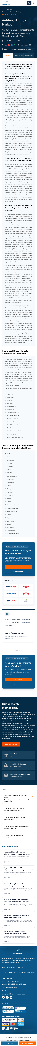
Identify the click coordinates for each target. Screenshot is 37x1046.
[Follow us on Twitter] (3, 997)
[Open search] (29, 3)
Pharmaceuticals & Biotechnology (11, 12)
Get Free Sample (18, 566)
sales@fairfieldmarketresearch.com (13, 994)
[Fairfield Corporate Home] (18, 952)
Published (9, 9)
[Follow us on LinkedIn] (11, 997)
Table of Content (18, 55)
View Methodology (11, 744)
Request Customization (18, 571)
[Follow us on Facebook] (7, 997)
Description (8, 55)
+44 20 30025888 (11, 988)
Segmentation (29, 55)
